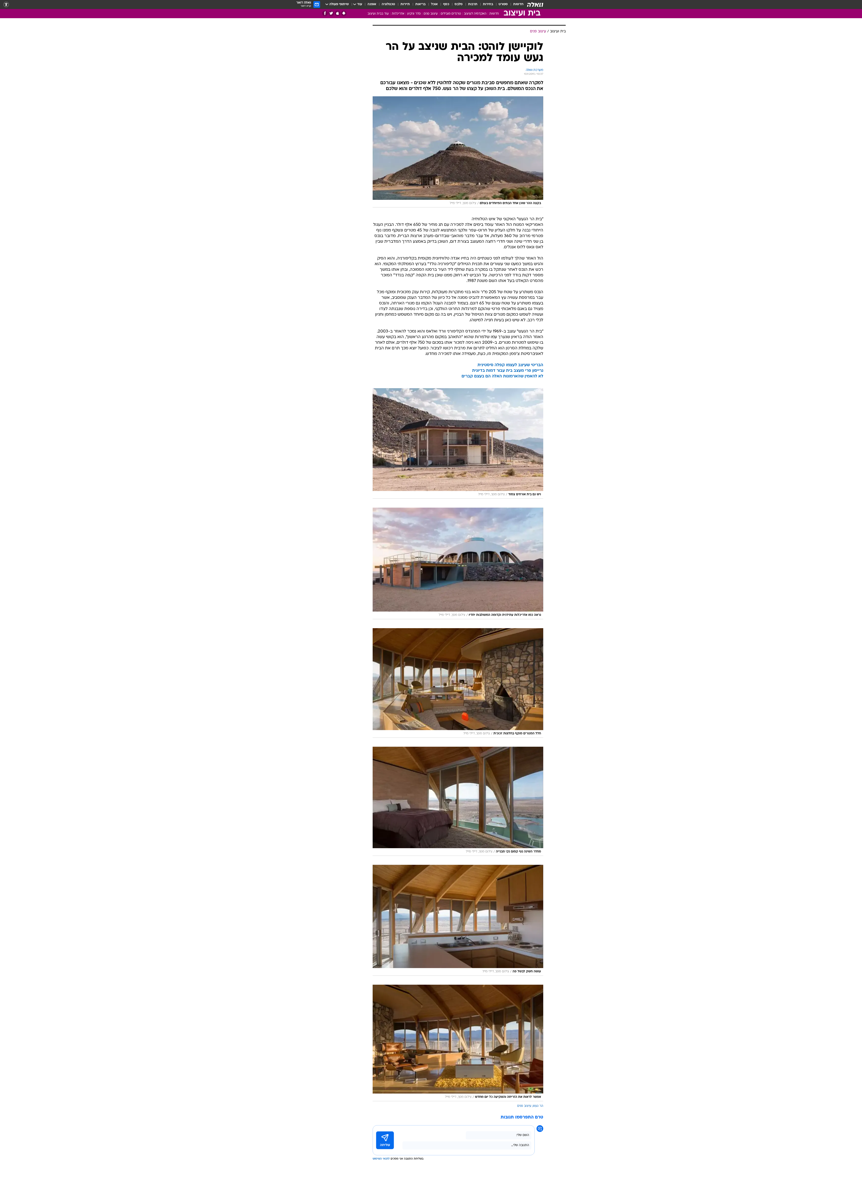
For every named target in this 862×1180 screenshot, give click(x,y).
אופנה (371, 4)
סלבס (459, 4)
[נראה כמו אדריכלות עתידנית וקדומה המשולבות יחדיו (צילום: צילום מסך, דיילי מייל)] (458, 563)
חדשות (518, 4)
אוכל (434, 4)
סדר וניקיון (414, 13)
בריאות (420, 4)
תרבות (472, 4)
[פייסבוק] (325, 13)
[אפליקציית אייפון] (337, 13)
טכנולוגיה (388, 4)
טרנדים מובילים (451, 13)
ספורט (503, 4)
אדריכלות (398, 13)
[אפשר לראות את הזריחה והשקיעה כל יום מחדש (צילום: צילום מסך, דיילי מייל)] (458, 1043)
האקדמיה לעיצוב (475, 13)
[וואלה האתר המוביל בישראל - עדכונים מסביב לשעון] (535, 4)
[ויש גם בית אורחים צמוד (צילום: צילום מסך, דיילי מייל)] (458, 443)
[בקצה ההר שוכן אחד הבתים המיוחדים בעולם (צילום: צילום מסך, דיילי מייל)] (458, 151)
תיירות (405, 4)
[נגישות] (6, 4)
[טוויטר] (331, 13)
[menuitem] (515, 4)
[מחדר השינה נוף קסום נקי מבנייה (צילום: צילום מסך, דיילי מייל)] (458, 801)
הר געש (538, 1106)
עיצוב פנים (431, 13)
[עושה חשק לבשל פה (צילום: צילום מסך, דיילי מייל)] (458, 920)
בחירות (488, 4)
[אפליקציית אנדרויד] (344, 13)
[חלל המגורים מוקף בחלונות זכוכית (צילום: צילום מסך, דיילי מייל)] (458, 683)
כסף (446, 4)
